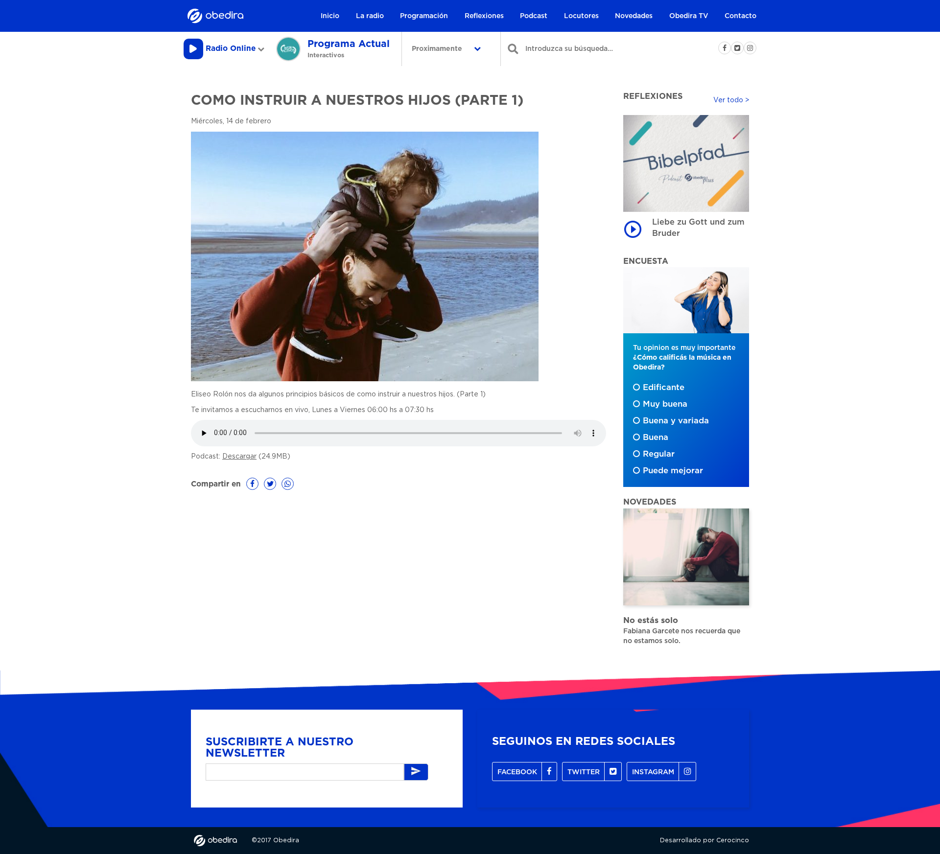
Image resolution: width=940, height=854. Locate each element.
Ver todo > (731, 100)
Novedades (634, 16)
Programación (424, 16)
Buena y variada (676, 421)
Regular (659, 454)
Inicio (330, 16)
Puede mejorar (673, 471)
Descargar (239, 456)
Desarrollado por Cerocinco (704, 840)
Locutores (581, 16)
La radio (370, 16)
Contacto (740, 16)
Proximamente (438, 49)
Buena (655, 437)
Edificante (663, 388)
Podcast (533, 16)
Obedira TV (688, 16)
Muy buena (665, 404)
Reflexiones (484, 16)
